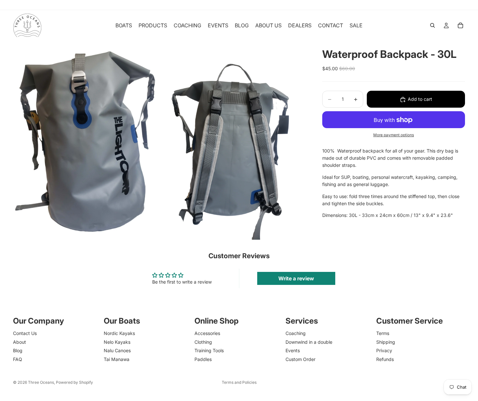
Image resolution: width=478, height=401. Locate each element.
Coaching (295, 333)
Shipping (385, 342)
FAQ (17, 359)
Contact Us (25, 333)
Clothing (203, 342)
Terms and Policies (239, 382)
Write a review (296, 278)
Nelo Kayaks (117, 342)
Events (292, 350)
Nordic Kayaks (119, 333)
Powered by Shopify (74, 382)
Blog (17, 350)
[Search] (432, 25)
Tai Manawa (116, 359)
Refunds (385, 359)
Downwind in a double (308, 342)
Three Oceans (41, 382)
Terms (382, 333)
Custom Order (300, 359)
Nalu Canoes (117, 350)
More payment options (393, 135)
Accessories (207, 333)
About (19, 342)
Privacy (384, 350)
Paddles (203, 359)
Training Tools (209, 350)
